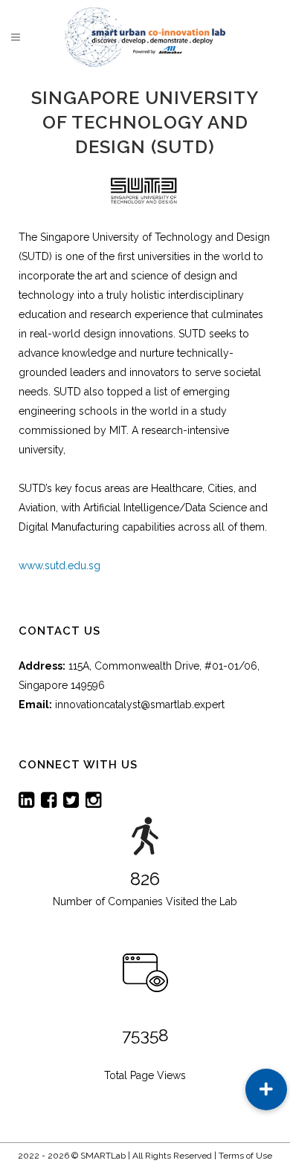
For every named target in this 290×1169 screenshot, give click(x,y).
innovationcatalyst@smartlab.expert (140, 704)
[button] (266, 1089)
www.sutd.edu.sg (59, 565)
